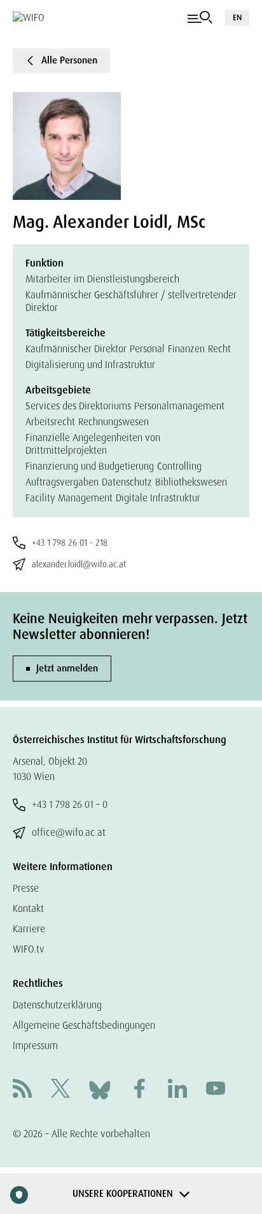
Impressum (35, 1045)
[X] (60, 1090)
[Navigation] (200, 18)
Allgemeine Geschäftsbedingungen (84, 1025)
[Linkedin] (177, 1090)
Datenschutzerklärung (57, 1005)
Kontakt (28, 908)
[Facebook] (139, 1090)
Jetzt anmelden (67, 668)
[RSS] (22, 1090)
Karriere (29, 928)
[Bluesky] (100, 1089)
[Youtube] (215, 1090)
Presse (26, 888)
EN (237, 17)
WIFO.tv (29, 949)
